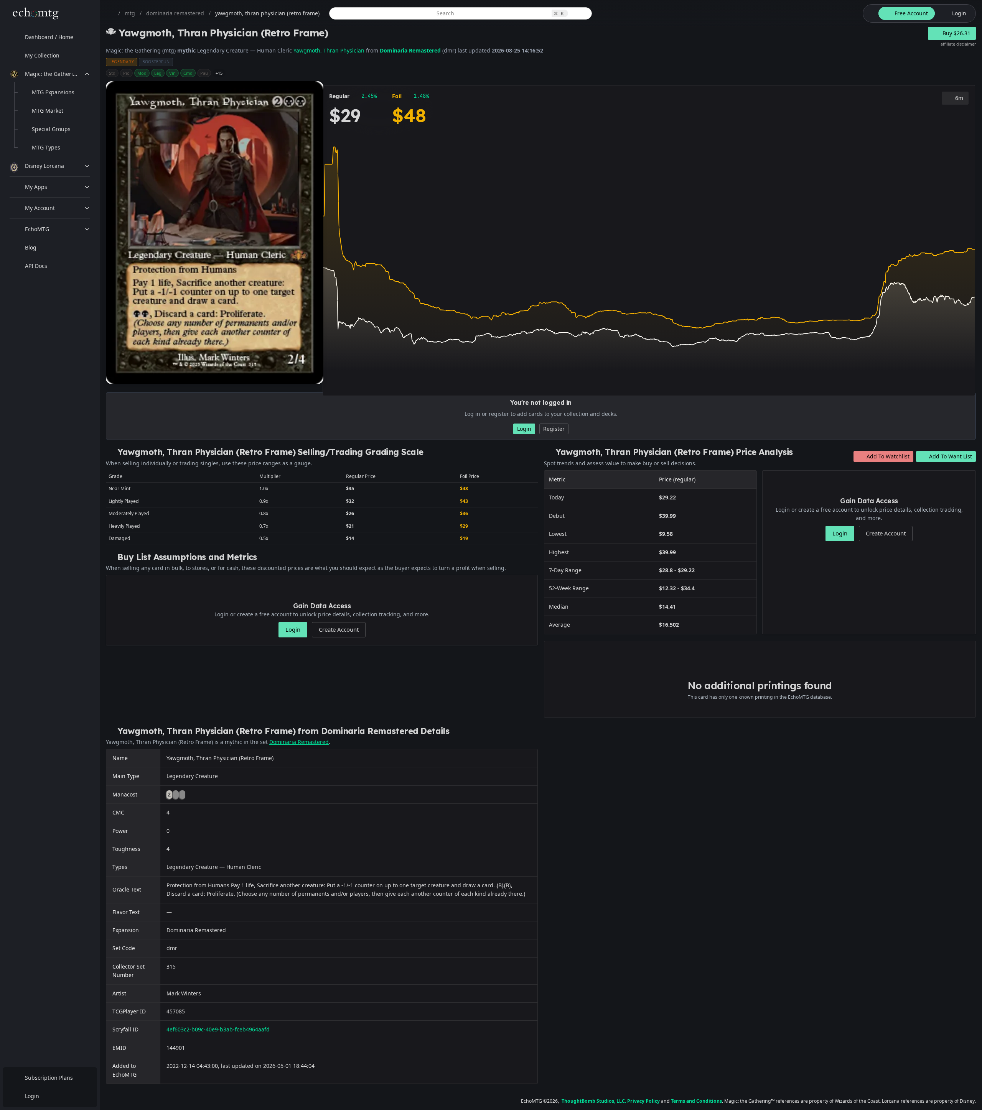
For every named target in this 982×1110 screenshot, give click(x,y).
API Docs (36, 265)
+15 (219, 73)
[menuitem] (50, 37)
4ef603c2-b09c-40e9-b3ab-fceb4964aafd (218, 1029)
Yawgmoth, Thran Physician (329, 50)
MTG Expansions (53, 92)
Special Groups (51, 129)
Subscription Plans (49, 1077)
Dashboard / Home (49, 37)
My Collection (42, 55)
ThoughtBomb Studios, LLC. (594, 1101)
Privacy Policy (643, 1101)
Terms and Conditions (696, 1101)
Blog (30, 247)
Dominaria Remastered (410, 50)
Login (32, 1096)
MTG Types (46, 147)
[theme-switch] (869, 13)
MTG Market (47, 110)
